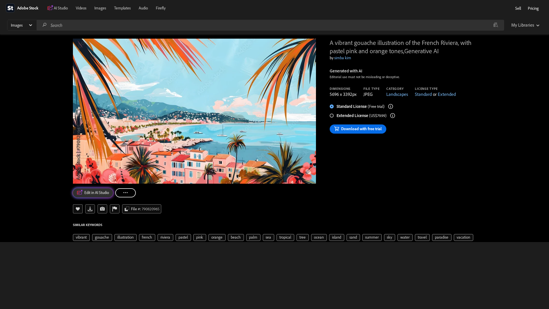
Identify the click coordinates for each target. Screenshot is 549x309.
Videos (81, 8)
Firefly (161, 8)
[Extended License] (392, 115)
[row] (81, 237)
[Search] (44, 25)
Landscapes (397, 94)
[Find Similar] (102, 208)
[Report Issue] (115, 208)
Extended (447, 94)
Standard (423, 94)
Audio (143, 8)
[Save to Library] (78, 208)
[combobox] (270, 25)
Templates (122, 8)
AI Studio (61, 8)
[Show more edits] (125, 192)
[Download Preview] (90, 208)
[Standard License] (390, 106)
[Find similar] (495, 25)
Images (100, 8)
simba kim (342, 57)
